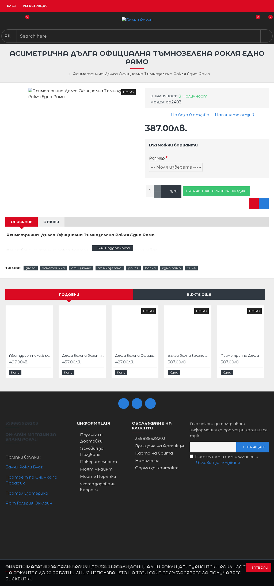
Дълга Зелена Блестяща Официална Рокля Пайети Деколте (83, 355)
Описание (21, 222)
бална (150, 268)
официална (81, 268)
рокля (133, 268)
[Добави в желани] (254, 203)
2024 (191, 268)
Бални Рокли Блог (24, 466)
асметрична (53, 268)
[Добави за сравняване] (264, 203)
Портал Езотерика (26, 493)
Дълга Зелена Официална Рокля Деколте (136, 355)
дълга (31, 268)
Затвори (260, 567)
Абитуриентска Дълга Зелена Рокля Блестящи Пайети (30, 355)
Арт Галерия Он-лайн (28, 503)
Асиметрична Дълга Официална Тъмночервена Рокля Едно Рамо (242, 355)
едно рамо (171, 268)
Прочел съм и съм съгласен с (226, 459)
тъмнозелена (109, 268)
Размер (157, 158)
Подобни (69, 294)
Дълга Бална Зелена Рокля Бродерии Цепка (189, 355)
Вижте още (199, 294)
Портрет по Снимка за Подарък (31, 480)
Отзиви (51, 222)
